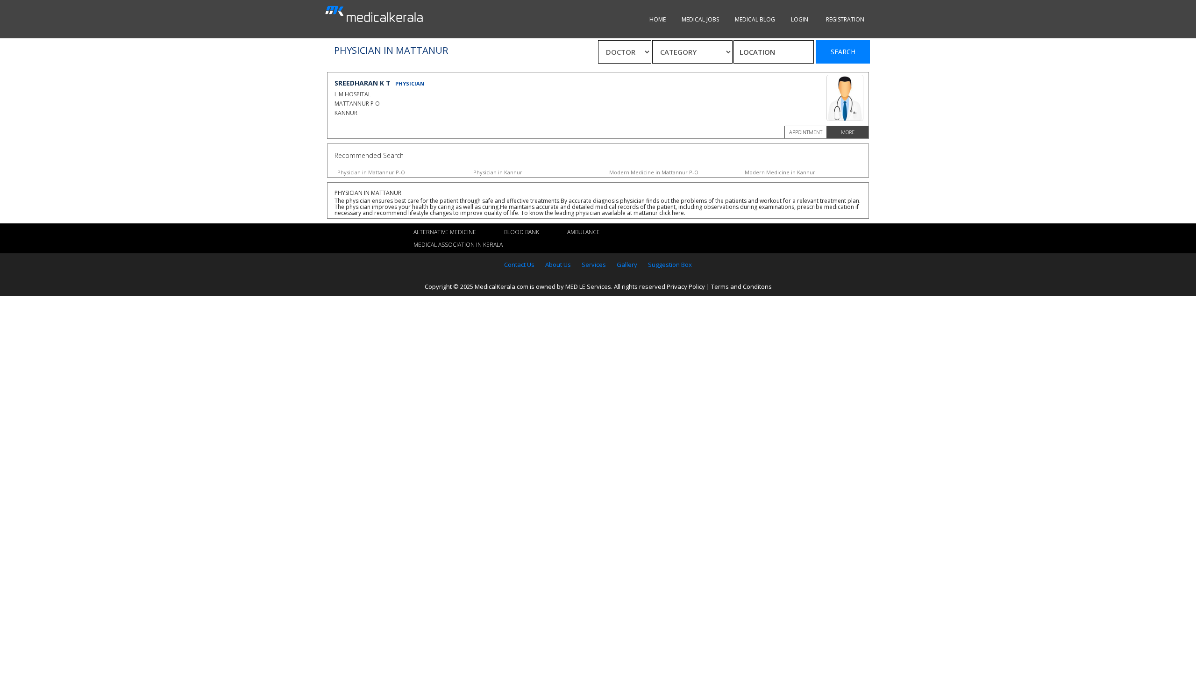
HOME (657, 19)
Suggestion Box (670, 264)
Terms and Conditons (741, 286)
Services (594, 264)
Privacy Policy (686, 286)
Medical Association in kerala (458, 245)
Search (843, 51)
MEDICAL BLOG (755, 19)
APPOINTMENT (805, 132)
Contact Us (519, 264)
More (847, 132)
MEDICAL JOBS (700, 19)
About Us (558, 264)
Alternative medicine (444, 232)
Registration (845, 19)
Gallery (627, 264)
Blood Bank (521, 232)
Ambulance (583, 232)
